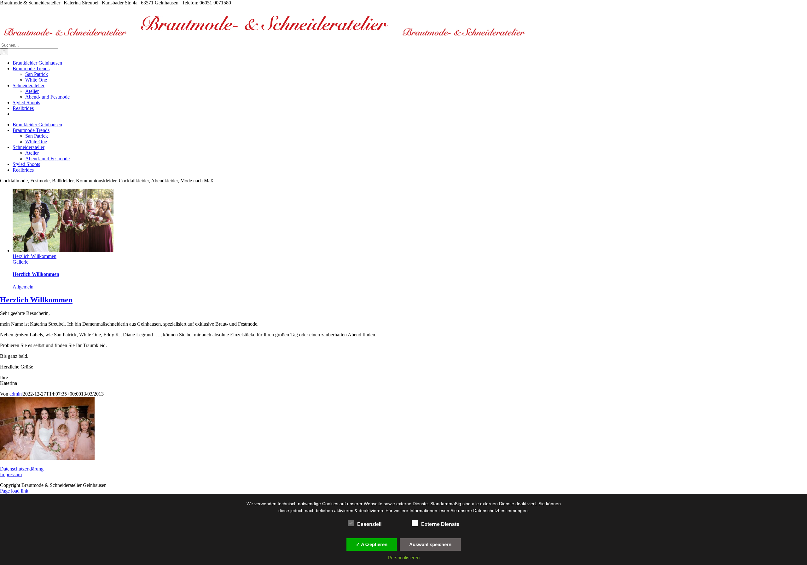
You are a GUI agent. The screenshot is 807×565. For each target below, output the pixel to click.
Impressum (11, 474)
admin (15, 394)
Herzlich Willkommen (34, 256)
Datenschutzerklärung (22, 468)
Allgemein (23, 286)
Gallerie (20, 262)
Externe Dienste (440, 524)
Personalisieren (404, 557)
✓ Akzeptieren (371, 544)
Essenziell (369, 524)
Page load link (14, 491)
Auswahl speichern (430, 544)
